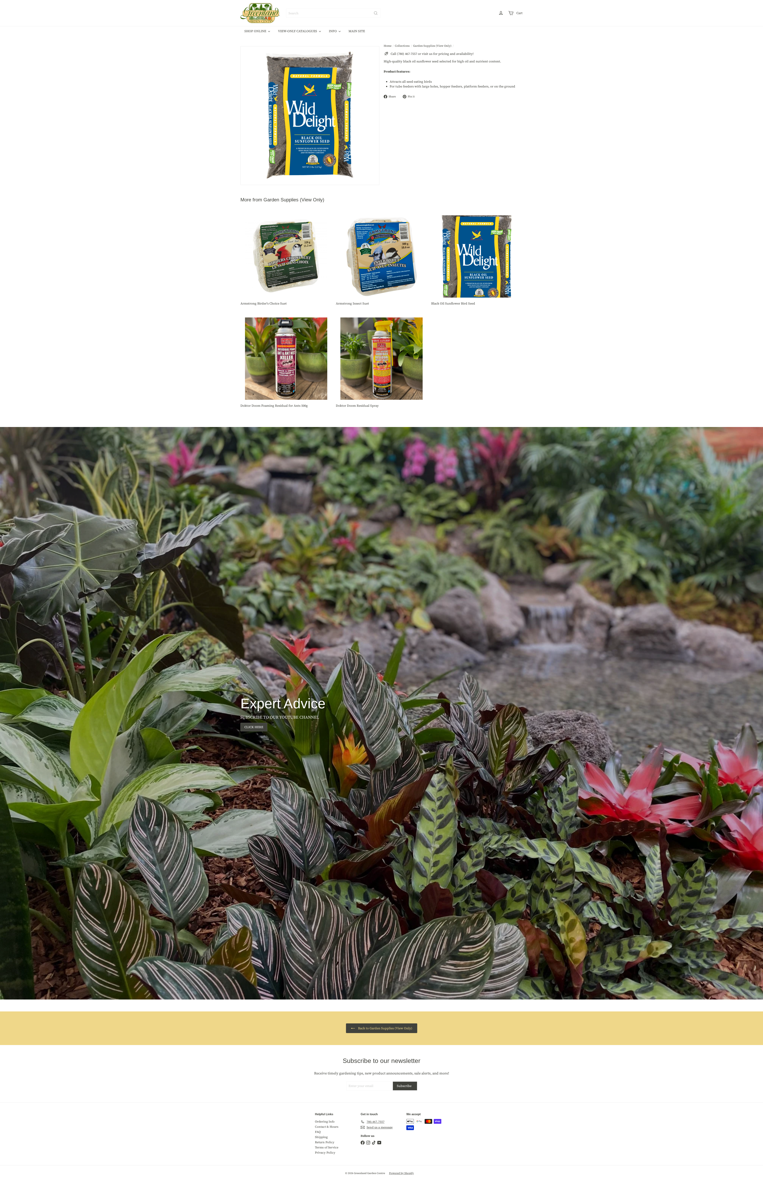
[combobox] (333, 13)
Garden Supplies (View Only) (432, 46)
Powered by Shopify (401, 1173)
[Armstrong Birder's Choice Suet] (286, 261)
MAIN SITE (357, 31)
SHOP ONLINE (255, 31)
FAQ (318, 1132)
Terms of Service (326, 1147)
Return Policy (324, 1142)
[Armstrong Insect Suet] (381, 261)
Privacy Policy (325, 1152)
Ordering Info (325, 1121)
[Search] (376, 13)
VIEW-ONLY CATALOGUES (298, 31)
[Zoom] (310, 115)
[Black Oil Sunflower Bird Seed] (477, 261)
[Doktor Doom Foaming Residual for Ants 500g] (286, 363)
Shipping (321, 1137)
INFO (333, 31)
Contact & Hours (326, 1127)
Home (387, 46)
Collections (402, 46)
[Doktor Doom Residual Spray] (381, 363)
